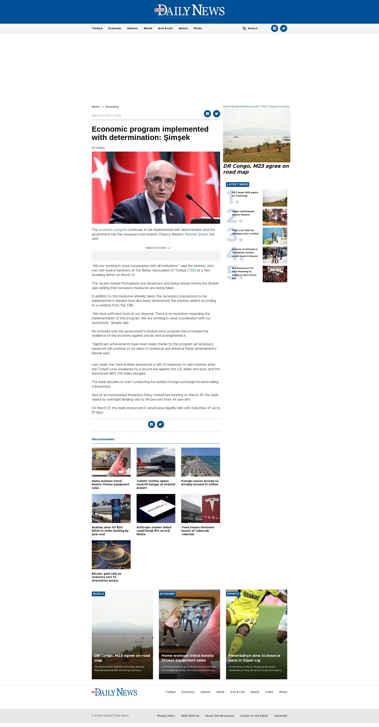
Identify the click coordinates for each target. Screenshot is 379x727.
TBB (191, 270)
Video (269, 692)
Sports (183, 28)
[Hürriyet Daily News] (190, 11)
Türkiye (97, 28)
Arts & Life (165, 28)
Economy (114, 28)
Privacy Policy (166, 716)
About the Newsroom (219, 716)
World (148, 28)
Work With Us (190, 716)
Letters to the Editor (254, 716)
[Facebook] (274, 28)
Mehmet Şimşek (196, 234)
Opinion (132, 28)
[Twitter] (283, 28)
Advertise (280, 716)
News (96, 106)
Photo (198, 28)
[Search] (244, 28)
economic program (113, 229)
